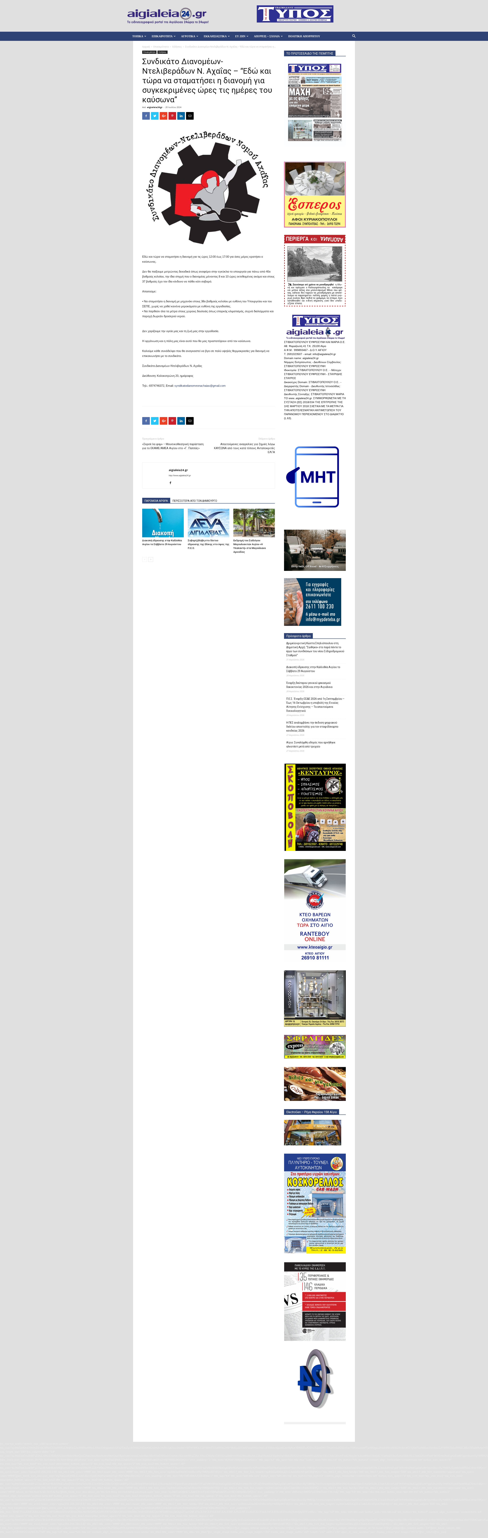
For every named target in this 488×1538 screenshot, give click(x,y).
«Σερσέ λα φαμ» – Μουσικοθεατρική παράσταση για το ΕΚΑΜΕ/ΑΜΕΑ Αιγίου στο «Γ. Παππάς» (173, 446)
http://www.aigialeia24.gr (180, 475)
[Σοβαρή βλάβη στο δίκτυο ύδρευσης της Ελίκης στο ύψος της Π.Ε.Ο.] (208, 523)
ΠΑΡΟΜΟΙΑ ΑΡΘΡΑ (156, 500)
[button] (353, 36)
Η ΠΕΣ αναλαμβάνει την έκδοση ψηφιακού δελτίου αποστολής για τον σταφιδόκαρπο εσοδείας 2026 (312, 726)
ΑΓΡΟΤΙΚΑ (188, 36)
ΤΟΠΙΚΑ (137, 36)
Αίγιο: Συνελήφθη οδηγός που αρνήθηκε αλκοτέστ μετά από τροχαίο (310, 744)
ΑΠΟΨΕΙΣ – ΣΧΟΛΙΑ (267, 36)
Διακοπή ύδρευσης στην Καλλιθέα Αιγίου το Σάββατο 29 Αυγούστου (313, 669)
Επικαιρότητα (161, 46)
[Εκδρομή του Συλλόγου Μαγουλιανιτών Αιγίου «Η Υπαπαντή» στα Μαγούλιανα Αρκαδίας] (254, 523)
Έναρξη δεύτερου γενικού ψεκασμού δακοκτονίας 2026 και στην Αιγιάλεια (309, 684)
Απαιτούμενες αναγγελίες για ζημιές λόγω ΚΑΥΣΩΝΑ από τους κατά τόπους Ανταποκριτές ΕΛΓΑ (244, 448)
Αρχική (146, 46)
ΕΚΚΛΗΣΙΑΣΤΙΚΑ (215, 36)
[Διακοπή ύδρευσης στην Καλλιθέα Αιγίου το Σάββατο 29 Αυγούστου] (163, 523)
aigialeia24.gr (154, 107)
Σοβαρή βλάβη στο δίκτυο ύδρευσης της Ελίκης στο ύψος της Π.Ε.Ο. (208, 544)
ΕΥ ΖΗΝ (240, 36)
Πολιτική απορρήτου (304, 36)
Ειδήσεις (177, 46)
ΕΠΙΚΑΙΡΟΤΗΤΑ (162, 36)
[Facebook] (172, 483)
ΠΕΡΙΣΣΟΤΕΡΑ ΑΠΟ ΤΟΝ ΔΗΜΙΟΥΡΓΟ (195, 500)
